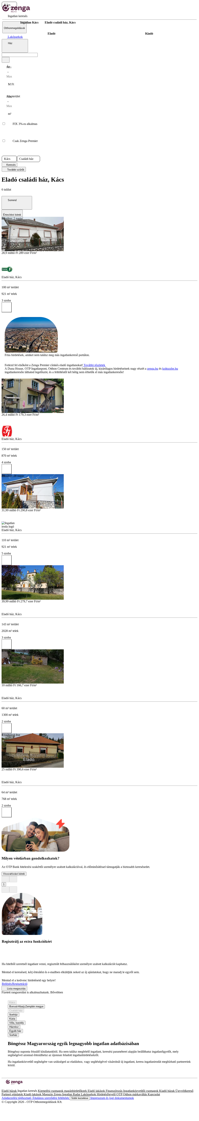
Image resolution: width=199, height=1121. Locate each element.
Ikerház (13, 1014)
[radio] (51, 33)
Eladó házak (9, 1090)
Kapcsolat (154, 1094)
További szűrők (15, 169)
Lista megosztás (16, 988)
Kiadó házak (167, 1090)
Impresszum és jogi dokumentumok (112, 1098)
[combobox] (15, 46)
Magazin (48, 1094)
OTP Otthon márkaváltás (132, 1094)
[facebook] (3, 1087)
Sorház (13, 1035)
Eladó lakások (97, 1090)
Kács (12, 1002)
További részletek (94, 365)
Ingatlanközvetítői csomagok (141, 1090)
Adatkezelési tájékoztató (17, 1098)
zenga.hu (152, 368)
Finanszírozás (114, 1090)
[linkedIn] (9, 1087)
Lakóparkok (89, 1094)
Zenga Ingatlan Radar (67, 1094)
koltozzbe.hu (170, 368)
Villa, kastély (16, 1022)
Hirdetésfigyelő (106, 1094)
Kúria (12, 1018)
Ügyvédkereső (184, 1090)
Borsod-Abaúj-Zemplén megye (26, 1006)
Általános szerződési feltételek (51, 1098)
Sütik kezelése (79, 1098)
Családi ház (16, 1010)
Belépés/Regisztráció (14, 983)
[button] (13, 5)
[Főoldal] (11, 22)
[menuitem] (14, 16)
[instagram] (6, 1087)
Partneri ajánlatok (13, 1094)
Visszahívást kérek (14, 873)
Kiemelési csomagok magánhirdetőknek (63, 1090)
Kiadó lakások (33, 1094)
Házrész (14, 1026)
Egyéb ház (15, 1031)
